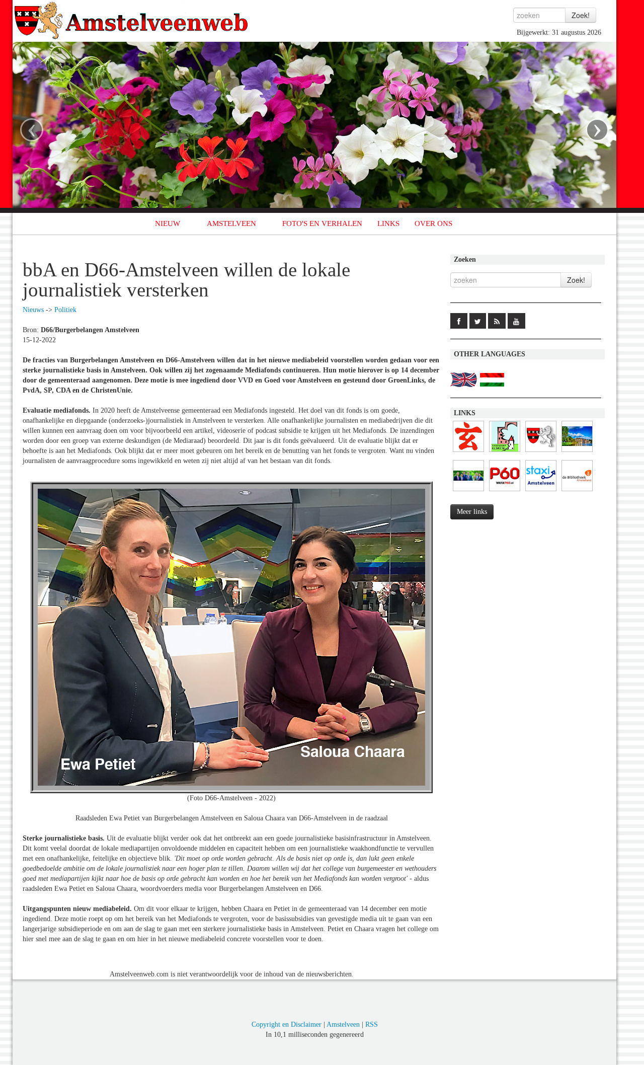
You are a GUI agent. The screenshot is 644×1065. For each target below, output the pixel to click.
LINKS (388, 223)
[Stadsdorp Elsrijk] (505, 452)
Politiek (65, 310)
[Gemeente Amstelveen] (577, 452)
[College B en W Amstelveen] (468, 491)
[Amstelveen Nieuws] (541, 452)
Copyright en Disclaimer (286, 1024)
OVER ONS (433, 223)
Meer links (472, 511)
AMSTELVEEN (231, 223)
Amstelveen (343, 1024)
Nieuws (33, 310)
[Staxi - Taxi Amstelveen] (541, 491)
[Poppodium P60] (505, 491)
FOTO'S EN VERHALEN (322, 223)
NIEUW (167, 223)
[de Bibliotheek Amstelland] (577, 491)
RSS (371, 1024)
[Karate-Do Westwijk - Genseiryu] (468, 452)
